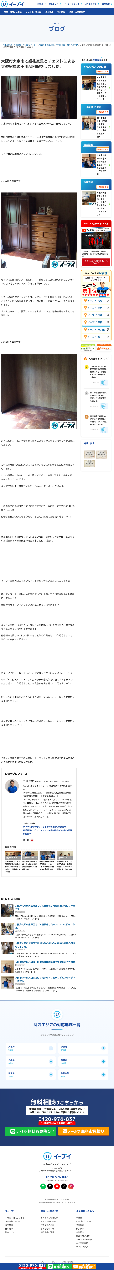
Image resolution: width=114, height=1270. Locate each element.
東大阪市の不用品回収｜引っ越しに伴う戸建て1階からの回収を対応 (29, 865)
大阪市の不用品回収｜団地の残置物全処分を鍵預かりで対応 (45, 962)
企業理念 (80, 1232)
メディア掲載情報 (84, 1240)
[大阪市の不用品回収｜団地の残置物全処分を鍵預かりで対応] (7, 966)
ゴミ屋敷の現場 (47, 1225)
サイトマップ (82, 1247)
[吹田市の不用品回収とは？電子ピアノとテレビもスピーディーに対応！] (7, 982)
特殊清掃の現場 (47, 1232)
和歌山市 (52, 859)
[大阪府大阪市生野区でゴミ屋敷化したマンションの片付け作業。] (7, 929)
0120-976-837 (57, 1177)
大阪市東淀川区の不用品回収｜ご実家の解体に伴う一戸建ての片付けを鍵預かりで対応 (12, 866)
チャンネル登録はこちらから (96, 262)
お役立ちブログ (83, 1236)
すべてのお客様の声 (49, 1218)
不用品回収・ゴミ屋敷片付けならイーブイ (20, 45)
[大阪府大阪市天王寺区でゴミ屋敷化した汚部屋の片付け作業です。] (7, 910)
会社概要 (106, 4)
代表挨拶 (80, 1229)
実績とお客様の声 (46, 45)
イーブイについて (71, 4)
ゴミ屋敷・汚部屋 (33, 11)
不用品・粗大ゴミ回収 (12, 11)
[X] (24, 840)
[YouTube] (32, 840)
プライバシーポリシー (50, 1262)
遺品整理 (49, 11)
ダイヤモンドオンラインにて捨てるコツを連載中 (44, 827)
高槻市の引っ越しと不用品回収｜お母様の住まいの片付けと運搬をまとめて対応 (64, 865)
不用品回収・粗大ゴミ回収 (67, 45)
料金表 (40, 4)
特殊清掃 (61, 11)
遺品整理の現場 (47, 1229)
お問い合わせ (67, 1262)
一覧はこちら (102, 71)
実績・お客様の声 (77, 11)
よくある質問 (90, 4)
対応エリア (53, 4)
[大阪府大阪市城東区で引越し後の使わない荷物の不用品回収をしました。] (7, 948)
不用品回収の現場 (48, 1221)
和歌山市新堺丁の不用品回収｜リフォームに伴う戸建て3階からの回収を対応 (46, 865)
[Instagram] (28, 840)
